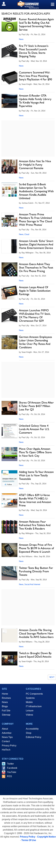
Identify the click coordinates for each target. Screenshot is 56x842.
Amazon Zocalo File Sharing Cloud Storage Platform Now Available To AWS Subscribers (36, 633)
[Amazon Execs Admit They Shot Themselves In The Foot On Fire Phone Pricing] (9, 269)
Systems (30, 698)
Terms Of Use (28, 840)
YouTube (11, 772)
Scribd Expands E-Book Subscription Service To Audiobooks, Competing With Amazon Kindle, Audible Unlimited (36, 191)
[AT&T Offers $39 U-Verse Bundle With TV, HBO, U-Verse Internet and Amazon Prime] (9, 500)
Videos (29, 715)
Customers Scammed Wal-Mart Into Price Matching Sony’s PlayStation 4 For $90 (35, 76)
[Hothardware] (28, 4)
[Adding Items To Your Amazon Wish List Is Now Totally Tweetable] (9, 478)
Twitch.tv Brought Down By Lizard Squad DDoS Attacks (35, 654)
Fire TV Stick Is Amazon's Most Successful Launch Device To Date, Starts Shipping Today (33, 51)
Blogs (5, 706)
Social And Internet (32, 584)
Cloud (26, 234)
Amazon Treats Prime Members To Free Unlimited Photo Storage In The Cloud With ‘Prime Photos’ (35, 219)
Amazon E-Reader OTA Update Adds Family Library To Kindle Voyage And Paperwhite (35, 101)
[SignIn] (5, 3)
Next (51, 677)
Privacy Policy (9, 745)
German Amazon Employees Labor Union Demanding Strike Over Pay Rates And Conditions (35, 342)
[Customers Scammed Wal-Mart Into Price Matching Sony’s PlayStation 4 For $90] (9, 78)
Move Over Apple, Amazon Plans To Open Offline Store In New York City (35, 452)
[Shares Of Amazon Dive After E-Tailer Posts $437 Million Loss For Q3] (9, 408)
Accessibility (32, 729)
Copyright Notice (46, 836)
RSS (9, 776)
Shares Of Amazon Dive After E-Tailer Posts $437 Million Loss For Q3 (36, 406)
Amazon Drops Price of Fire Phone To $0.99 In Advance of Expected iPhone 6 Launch (36, 548)
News (21, 39)
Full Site (6, 710)
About (5, 729)
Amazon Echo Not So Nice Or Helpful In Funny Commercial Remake (35, 164)
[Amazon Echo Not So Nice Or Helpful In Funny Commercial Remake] (9, 166)
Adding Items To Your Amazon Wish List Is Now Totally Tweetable (36, 475)
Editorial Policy (33, 737)
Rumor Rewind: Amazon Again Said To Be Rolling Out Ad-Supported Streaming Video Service (36, 24)
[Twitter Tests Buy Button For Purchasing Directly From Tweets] (9, 573)
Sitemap (6, 715)
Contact (6, 741)
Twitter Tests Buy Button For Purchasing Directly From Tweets (36, 571)
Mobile (29, 702)
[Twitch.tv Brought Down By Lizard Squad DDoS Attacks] (9, 658)
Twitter (10, 764)
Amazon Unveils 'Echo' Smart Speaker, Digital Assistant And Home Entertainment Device (36, 244)
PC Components (34, 694)
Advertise (6, 733)
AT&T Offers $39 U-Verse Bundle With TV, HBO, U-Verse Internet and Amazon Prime (35, 500)
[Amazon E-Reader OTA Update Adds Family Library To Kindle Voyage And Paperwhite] (9, 101)
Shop (28, 733)
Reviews (6, 698)
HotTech (6, 749)
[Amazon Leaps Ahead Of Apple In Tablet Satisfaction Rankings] (9, 292)
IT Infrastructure (34, 706)
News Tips (7, 737)
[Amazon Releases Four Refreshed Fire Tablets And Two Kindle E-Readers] (9, 527)
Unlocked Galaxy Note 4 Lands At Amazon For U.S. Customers (34, 429)
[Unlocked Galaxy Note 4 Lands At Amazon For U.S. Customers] (9, 431)
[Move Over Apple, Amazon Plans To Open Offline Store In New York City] (9, 454)
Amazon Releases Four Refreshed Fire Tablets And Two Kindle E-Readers (34, 525)
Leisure (29, 710)
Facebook (12, 768)
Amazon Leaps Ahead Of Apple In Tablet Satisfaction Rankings (35, 290)
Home (5, 694)
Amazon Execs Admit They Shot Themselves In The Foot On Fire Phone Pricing (36, 267)
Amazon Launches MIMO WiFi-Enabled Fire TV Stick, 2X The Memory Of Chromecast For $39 (34, 315)
